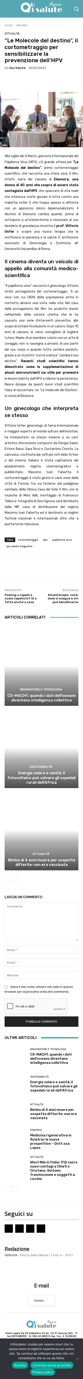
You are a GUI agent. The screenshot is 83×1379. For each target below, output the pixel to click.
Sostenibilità (41, 766)
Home (9, 25)
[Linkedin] (41, 1228)
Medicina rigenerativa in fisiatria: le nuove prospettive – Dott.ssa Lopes (50, 1141)
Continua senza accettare (52, 1365)
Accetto (20, 1365)
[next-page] (15, 879)
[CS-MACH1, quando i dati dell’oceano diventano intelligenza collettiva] (41, 665)
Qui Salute (17, 67)
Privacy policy (43, 1372)
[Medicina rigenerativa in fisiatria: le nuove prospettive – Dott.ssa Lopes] (16, 1139)
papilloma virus (62, 539)
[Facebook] (9, 1228)
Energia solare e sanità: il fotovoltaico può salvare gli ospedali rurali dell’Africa (42, 778)
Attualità (21, 25)
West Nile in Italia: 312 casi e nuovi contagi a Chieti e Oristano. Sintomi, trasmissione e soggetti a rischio (53, 1170)
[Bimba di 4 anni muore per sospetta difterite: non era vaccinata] (41, 829)
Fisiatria (36, 1130)
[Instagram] (19, 1228)
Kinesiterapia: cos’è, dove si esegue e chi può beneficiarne (63, 598)
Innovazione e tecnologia (41, 689)
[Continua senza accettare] (77, 1358)
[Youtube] (30, 1228)
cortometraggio (28, 539)
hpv (45, 539)
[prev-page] (7, 879)
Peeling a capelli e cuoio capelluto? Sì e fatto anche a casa (21, 598)
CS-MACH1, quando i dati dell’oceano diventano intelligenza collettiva (41, 697)
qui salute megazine (19, 546)
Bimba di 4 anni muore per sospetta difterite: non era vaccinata (41, 862)
